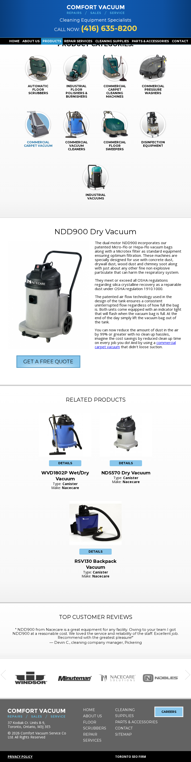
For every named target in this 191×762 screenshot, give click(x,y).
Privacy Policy (20, 757)
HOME (14, 41)
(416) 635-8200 (109, 28)
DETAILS (65, 463)
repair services (78, 41)
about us (31, 41)
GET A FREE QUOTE (48, 362)
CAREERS (168, 712)
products (52, 41)
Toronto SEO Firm (130, 757)
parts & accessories (150, 41)
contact (180, 41)
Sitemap (123, 734)
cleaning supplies (112, 41)
